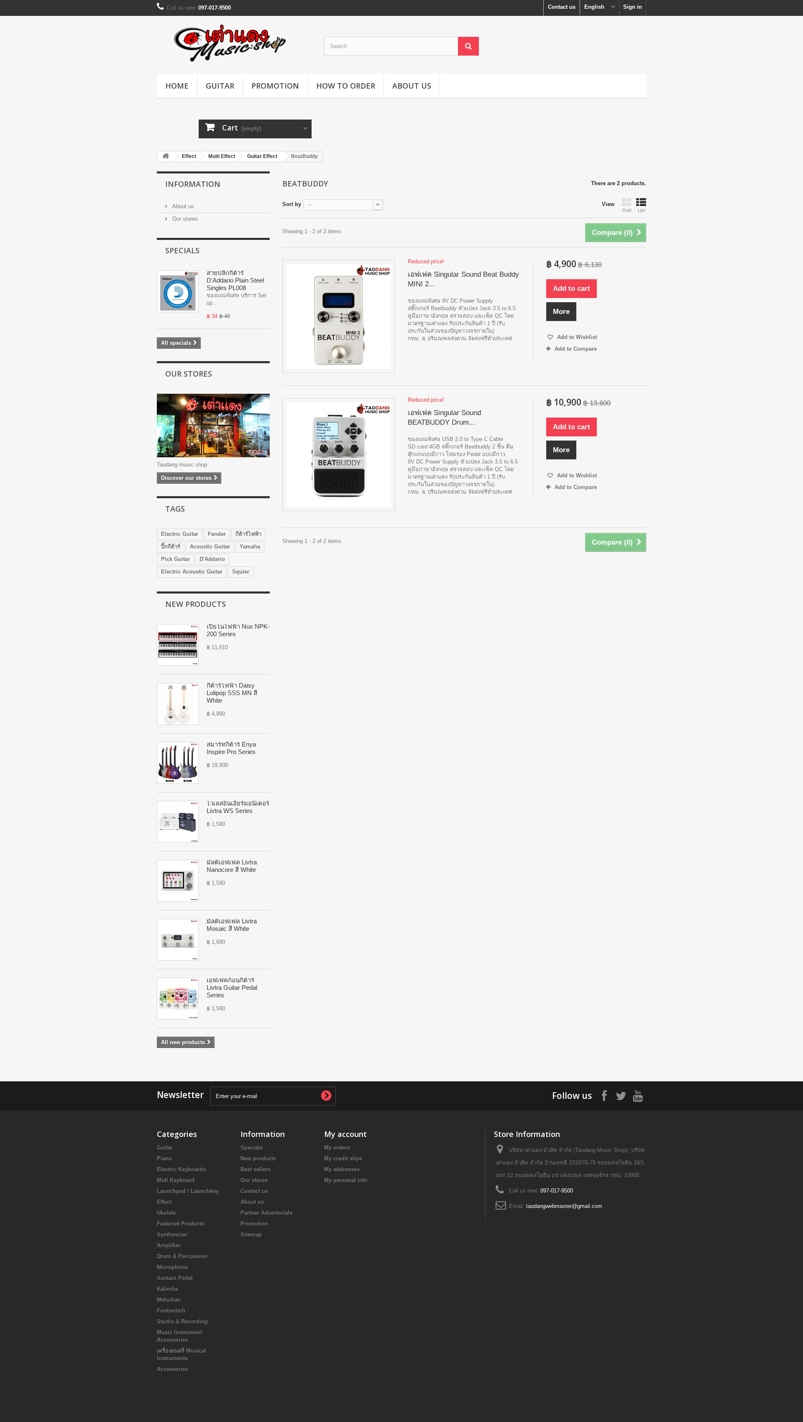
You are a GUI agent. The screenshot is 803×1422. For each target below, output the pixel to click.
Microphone (172, 1267)
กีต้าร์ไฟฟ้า (248, 534)
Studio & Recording (182, 1321)
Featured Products (181, 1224)
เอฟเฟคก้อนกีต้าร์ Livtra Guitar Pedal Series (232, 987)
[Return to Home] (166, 156)
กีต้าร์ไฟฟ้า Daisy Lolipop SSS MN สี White (232, 693)
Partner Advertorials (266, 1213)
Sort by (291, 204)
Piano (164, 1158)
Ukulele (166, 1213)
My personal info (346, 1180)
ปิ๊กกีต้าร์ (170, 546)
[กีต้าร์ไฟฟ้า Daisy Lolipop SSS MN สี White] (178, 704)
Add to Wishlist (576, 337)
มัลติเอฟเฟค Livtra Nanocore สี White (232, 866)
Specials (182, 250)
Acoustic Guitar (210, 546)
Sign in (632, 7)
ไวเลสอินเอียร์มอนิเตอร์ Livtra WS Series (238, 807)
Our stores (184, 219)
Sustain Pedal (175, 1278)
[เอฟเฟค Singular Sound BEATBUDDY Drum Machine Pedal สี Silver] (338, 455)
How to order (345, 86)
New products (195, 604)
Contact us (561, 7)
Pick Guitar (175, 559)
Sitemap (251, 1234)
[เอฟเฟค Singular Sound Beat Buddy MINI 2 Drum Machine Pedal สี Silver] (338, 316)
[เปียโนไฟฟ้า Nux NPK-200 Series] (178, 645)
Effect (189, 156)
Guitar (220, 86)
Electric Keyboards (181, 1169)
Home (177, 86)
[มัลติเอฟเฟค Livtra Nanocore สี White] (178, 881)
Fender (217, 534)
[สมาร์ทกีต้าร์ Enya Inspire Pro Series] (178, 763)
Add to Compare (576, 349)
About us (411, 86)
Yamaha (250, 546)
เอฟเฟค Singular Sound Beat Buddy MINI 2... (463, 279)
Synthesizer (172, 1234)
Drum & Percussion (182, 1256)
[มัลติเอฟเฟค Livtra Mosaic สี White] (178, 940)
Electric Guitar (179, 534)
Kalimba (167, 1289)
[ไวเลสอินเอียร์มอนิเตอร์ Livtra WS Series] (178, 822)
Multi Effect (221, 156)
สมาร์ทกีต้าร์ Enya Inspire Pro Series (231, 748)
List (641, 210)
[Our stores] (213, 425)
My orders (337, 1147)
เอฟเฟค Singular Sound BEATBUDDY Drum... (444, 417)
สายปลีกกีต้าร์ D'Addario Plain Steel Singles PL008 (235, 280)
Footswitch (171, 1310)
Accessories (172, 1369)
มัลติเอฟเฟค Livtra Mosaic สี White (232, 924)
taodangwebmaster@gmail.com (564, 1206)
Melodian (169, 1300)
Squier (240, 571)
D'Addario (212, 559)
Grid (626, 210)
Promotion (275, 86)
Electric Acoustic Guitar (191, 571)
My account (345, 1134)
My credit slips (343, 1158)
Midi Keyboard (175, 1180)
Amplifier (169, 1245)
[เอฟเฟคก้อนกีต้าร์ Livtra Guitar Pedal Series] (178, 998)
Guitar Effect (262, 156)
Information (192, 184)
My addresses (342, 1169)
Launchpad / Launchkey (188, 1191)
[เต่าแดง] (234, 43)
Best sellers (255, 1169)
